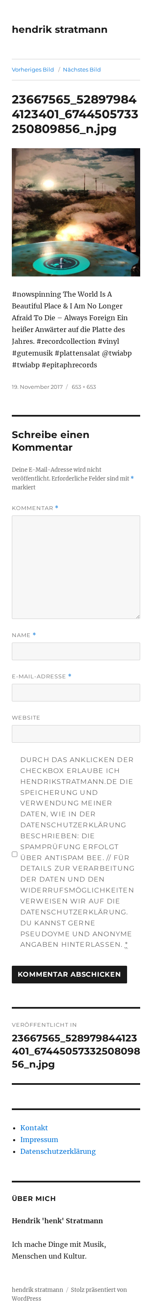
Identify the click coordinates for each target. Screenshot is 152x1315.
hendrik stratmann (60, 29)
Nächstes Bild (82, 69)
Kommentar (35, 508)
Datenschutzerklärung (58, 1151)
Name (24, 635)
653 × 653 (84, 386)
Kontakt (34, 1128)
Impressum (39, 1139)
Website (26, 717)
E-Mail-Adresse (42, 676)
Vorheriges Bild (33, 69)
